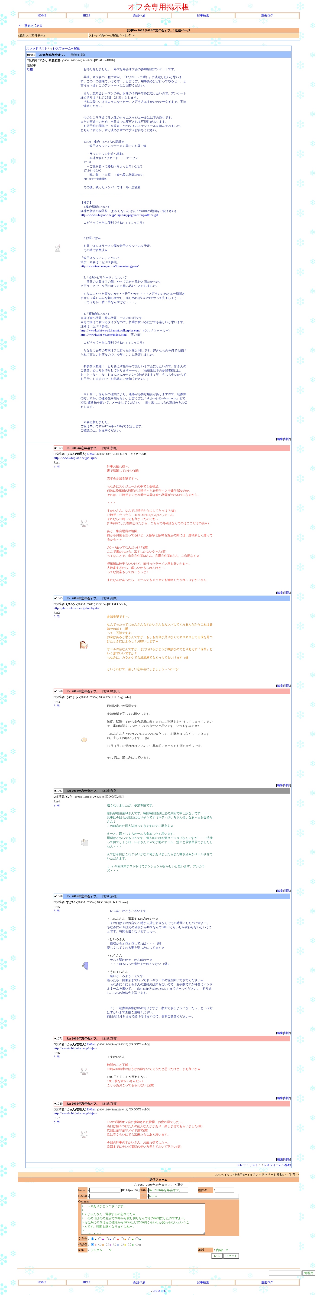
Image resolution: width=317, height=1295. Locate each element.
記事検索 (203, 15)
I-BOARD (158, 1291)
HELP (86, 15)
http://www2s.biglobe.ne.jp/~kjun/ (75, 458)
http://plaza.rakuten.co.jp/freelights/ (76, 608)
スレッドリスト (36, 48)
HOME (42, 15)
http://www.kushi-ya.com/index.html (104, 334)
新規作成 (139, 15)
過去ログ (267, 15)
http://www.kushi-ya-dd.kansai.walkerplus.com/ (110, 330)
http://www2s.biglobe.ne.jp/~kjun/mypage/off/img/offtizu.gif (119, 215)
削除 (287, 439)
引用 (30, 69)
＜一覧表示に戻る (30, 25)
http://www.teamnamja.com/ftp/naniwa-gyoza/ (110, 266)
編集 (280, 439)
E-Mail (91, 454)
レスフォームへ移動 (66, 48)
